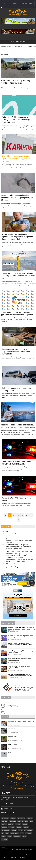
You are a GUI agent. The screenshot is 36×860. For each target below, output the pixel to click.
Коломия (4, 827)
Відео (26, 854)
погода (26, 827)
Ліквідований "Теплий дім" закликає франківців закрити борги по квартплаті (17, 313)
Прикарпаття (21, 818)
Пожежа (18, 824)
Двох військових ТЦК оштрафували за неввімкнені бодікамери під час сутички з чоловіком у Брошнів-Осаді (18, 546)
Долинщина (16, 836)
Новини (4, 854)
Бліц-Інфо (4, 821)
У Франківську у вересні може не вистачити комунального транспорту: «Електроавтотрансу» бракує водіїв (19, 553)
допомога (11, 827)
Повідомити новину (27, 3)
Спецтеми (23, 857)
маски (24, 836)
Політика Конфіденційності (24, 849)
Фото (19, 854)
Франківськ (12, 821)
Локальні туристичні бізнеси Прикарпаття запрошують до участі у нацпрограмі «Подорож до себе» (21, 644)
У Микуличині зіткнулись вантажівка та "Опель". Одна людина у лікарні (17, 462)
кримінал (11, 824)
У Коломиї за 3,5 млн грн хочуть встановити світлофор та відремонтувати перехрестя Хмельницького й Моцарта (19, 566)
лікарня (4, 824)
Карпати (19, 827)
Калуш (20, 830)
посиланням (4, 799)
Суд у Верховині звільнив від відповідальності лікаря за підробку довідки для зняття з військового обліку (19, 559)
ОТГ (7, 833)
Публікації (13, 857)
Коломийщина (28, 830)
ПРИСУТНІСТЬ (11, 729)
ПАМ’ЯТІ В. (11, 752)
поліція (25, 824)
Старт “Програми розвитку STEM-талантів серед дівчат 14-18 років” (20, 651)
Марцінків (28, 833)
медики (14, 830)
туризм (3, 836)
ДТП (31, 821)
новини (13, 818)
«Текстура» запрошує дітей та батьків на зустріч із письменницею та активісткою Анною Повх (21, 636)
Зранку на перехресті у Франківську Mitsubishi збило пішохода (15, 81)
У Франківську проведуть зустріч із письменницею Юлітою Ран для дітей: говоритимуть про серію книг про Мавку (21, 629)
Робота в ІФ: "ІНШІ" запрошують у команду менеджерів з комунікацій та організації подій (17, 119)
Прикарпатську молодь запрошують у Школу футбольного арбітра (19, 659)
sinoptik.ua (10, 713)
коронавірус (5, 818)
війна (9, 836)
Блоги (5, 857)
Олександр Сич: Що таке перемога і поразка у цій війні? (21, 722)
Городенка (4, 839)
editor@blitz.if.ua (19, 783)
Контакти (15, 3)
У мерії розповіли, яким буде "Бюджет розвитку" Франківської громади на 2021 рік (18, 275)
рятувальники (5, 830)
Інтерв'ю (12, 854)
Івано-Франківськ (23, 821)
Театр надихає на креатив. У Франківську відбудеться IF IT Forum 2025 (19, 667)
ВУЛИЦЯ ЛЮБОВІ (12, 736)
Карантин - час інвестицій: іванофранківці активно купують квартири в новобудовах (18, 426)
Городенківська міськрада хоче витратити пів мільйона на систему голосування (16, 351)
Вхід (11, 849)
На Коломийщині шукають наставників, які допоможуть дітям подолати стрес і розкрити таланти (20, 675)
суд (2, 833)
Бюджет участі (14, 833)
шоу (22, 833)
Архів (6, 3)
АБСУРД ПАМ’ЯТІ (12, 744)
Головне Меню (18, 42)
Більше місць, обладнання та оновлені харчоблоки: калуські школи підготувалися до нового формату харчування (19, 536)
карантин (29, 818)
